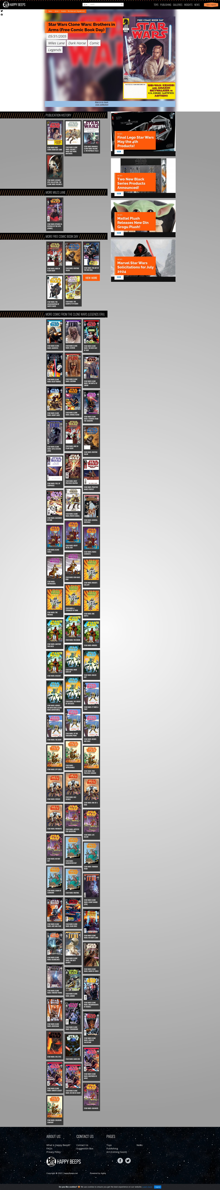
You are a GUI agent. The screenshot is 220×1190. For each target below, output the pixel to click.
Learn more (147, 1187)
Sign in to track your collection (101, 103)
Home (50, 11)
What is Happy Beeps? (58, 1145)
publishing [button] (165, 4)
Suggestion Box (84, 1148)
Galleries (177, 4)
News (197, 4)
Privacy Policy (53, 1152)
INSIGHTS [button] (188, 4)
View (119, 151)
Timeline (63, 11)
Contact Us (82, 1145)
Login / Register (211, 5)
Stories (57, 11)
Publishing (112, 1148)
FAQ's (49, 1148)
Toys (156, 4)
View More (91, 278)
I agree (157, 1187)
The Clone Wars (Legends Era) (76, 11)
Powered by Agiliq (98, 1173)
